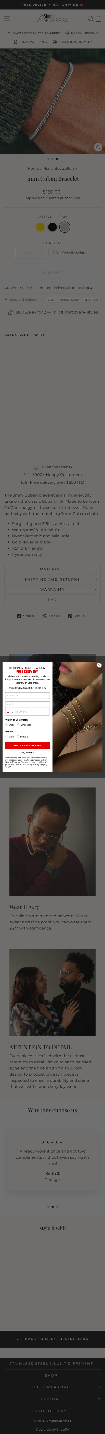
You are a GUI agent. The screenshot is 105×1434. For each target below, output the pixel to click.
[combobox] (9, 712)
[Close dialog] (99, 665)
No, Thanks (27, 752)
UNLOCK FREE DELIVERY (27, 745)
